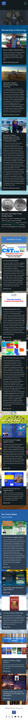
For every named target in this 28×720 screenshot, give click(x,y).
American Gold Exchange (8, 222)
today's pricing (15, 224)
